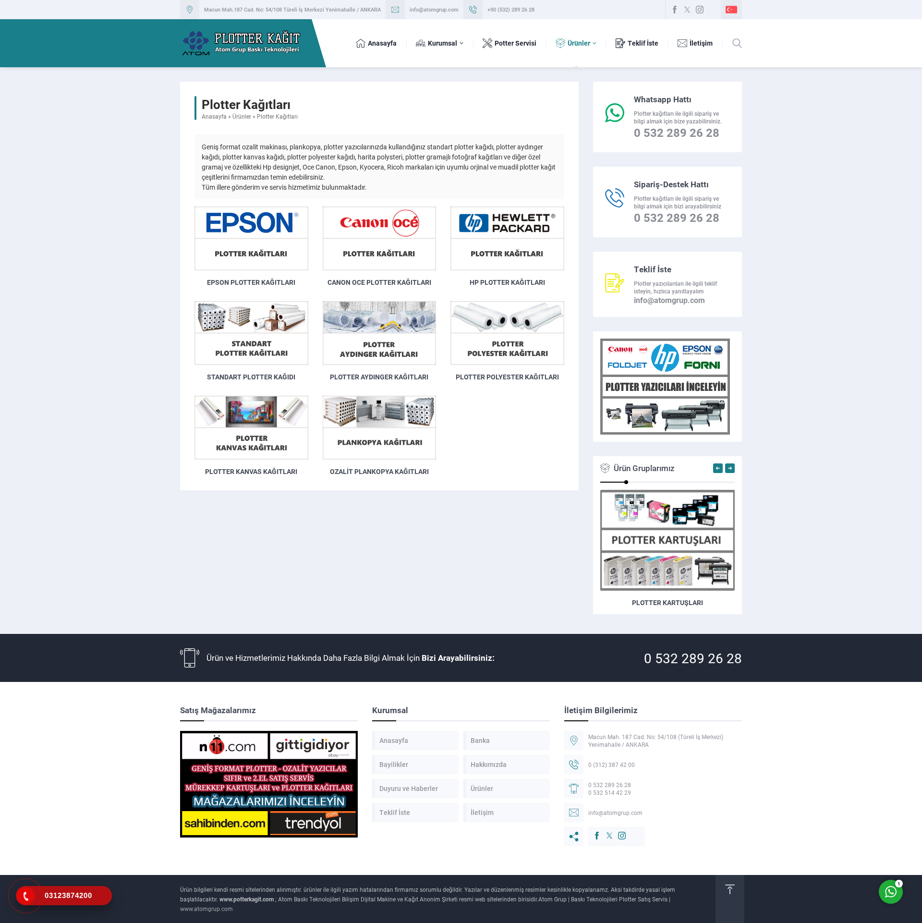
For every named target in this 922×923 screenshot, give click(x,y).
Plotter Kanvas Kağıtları (251, 471)
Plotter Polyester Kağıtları (507, 376)
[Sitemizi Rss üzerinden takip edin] (712, 9)
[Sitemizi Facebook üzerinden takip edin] (675, 9)
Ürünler (241, 116)
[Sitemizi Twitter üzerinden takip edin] (687, 9)
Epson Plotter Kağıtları (251, 282)
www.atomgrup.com (206, 908)
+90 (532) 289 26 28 (510, 9)
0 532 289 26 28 (693, 658)
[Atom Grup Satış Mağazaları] (269, 784)
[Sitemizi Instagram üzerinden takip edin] (700, 9)
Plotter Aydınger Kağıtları (379, 376)
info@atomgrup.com (434, 9)
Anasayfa (214, 116)
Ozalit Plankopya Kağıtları (379, 471)
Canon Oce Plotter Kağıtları (379, 282)
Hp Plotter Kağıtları (507, 282)
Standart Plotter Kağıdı (251, 376)
